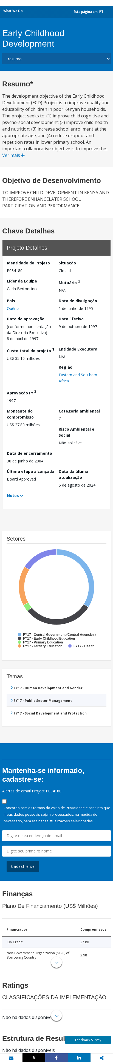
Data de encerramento (29, 453)
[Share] (56, 1057)
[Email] (11, 1058)
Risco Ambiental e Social (76, 432)
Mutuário (69, 281)
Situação (67, 263)
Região (65, 367)
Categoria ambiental (79, 411)
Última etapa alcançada (30, 471)
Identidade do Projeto (28, 263)
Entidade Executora (78, 349)
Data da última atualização (73, 474)
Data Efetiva (71, 318)
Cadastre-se (23, 866)
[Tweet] (34, 1057)
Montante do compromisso (20, 414)
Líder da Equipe (22, 281)
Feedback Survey (88, 1040)
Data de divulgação (78, 300)
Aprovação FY (21, 392)
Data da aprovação (25, 318)
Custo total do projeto (30, 349)
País (11, 300)
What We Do (13, 11)
